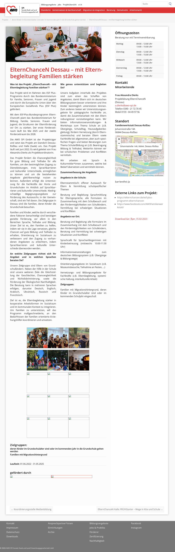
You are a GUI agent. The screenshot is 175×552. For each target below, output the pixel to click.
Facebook (136, 523)
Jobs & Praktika (97, 527)
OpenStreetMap (148, 175)
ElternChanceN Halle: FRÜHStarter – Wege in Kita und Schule (130, 509)
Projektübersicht (70, 4)
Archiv (51, 532)
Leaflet (136, 175)
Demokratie (122, 10)
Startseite (12, 7)
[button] (139, 153)
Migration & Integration (94, 10)
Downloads (12, 536)
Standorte (46, 10)
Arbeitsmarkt (136, 10)
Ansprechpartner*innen (60, 523)
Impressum (12, 527)
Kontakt (10, 523)
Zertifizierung (96, 536)
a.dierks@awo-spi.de (125, 105)
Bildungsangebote (48, 4)
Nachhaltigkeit (97, 540)
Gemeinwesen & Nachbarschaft (66, 10)
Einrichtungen (55, 527)
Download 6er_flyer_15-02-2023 (131, 218)
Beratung (111, 10)
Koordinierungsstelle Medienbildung (31, 509)
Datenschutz (13, 532)
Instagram (136, 527)
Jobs (59, 4)
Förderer (94, 532)
